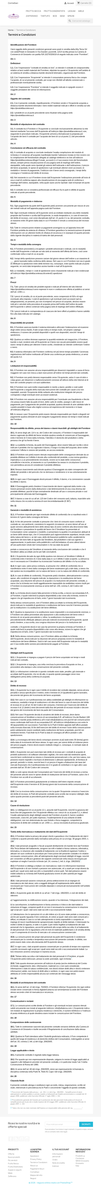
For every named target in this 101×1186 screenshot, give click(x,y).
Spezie (70, 16)
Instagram (27, 1138)
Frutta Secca (13, 1163)
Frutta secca (33, 11)
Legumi (71, 11)
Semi (62, 16)
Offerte (11, 1154)
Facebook (10, 1138)
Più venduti (12, 1160)
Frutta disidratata (54, 11)
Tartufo (45, 16)
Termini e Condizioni (38, 1162)
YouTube (21, 1138)
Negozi (33, 1178)
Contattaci (13, 3)
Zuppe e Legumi (14, 1170)
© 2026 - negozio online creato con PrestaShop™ (50, 1182)
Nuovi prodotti (14, 1157)
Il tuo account (60, 1149)
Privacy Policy (36, 1159)
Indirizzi (55, 1166)
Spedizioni (34, 1156)
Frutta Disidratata (15, 1167)
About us (34, 1165)
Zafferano (32, 16)
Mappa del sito (36, 1175)
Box (55, 16)
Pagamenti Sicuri (37, 1169)
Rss (16, 1138)
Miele (81, 11)
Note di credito (58, 1163)
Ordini (54, 1160)
